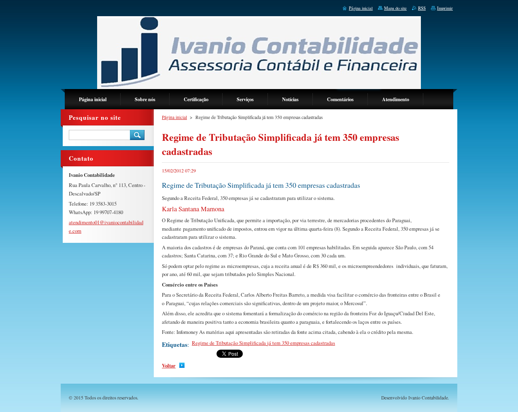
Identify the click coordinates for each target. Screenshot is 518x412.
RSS (422, 8)
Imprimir (445, 8)
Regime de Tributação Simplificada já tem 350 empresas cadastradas (263, 342)
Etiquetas (174, 344)
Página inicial (174, 117)
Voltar (169, 365)
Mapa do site (395, 8)
